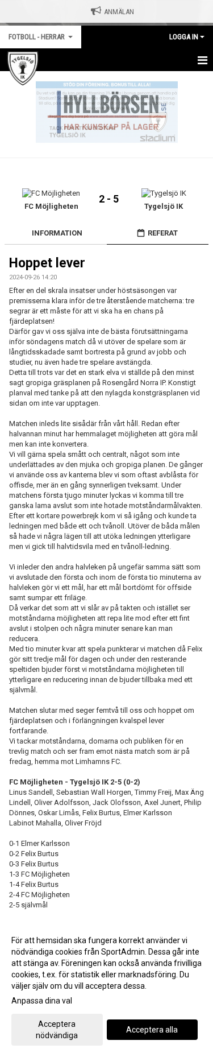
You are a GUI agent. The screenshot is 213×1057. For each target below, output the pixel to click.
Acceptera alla (152, 1029)
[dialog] (106, 987)
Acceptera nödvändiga (57, 1029)
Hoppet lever (47, 263)
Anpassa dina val (41, 1000)
